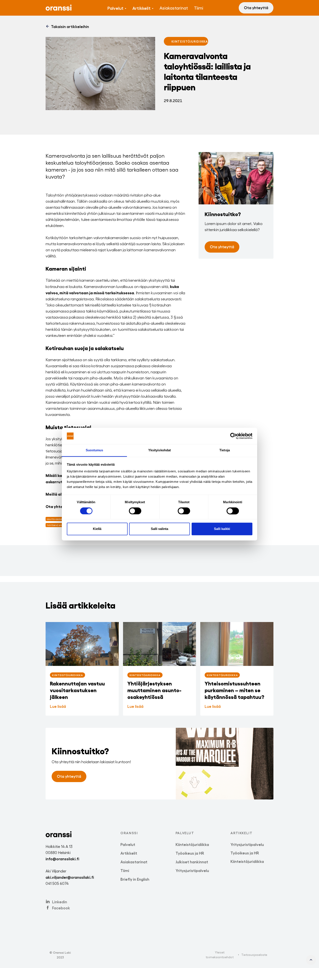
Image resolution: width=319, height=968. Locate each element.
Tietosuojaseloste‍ (254, 954)
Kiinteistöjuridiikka (192, 844)
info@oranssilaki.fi (62, 858)
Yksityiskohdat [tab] (159, 450)
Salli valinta (159, 529)
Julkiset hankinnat (192, 861)
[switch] (135, 510)
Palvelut (115, 7)
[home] (59, 8)
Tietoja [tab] (224, 450)
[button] (116, 8)
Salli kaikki (222, 529)
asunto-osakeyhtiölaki (59, 518)
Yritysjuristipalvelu (192, 870)
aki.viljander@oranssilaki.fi (70, 877)
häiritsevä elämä (57, 524)
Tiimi (198, 7)
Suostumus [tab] (94, 450)
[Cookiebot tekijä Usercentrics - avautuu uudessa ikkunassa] (233, 436)
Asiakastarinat (174, 7)
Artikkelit (141, 7)
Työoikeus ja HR (190, 853)
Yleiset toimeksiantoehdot (219, 954)
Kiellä (97, 529)
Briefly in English (134, 879)
